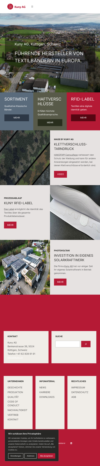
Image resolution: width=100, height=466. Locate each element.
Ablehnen (30, 456)
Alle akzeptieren (46, 456)
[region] (32, 445)
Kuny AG (68, 266)
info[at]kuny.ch (15, 357)
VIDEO (60, 174)
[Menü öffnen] (32, 6)
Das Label (9, 209)
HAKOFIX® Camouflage (66, 155)
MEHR (17, 117)
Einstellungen (15, 456)
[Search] (86, 344)
